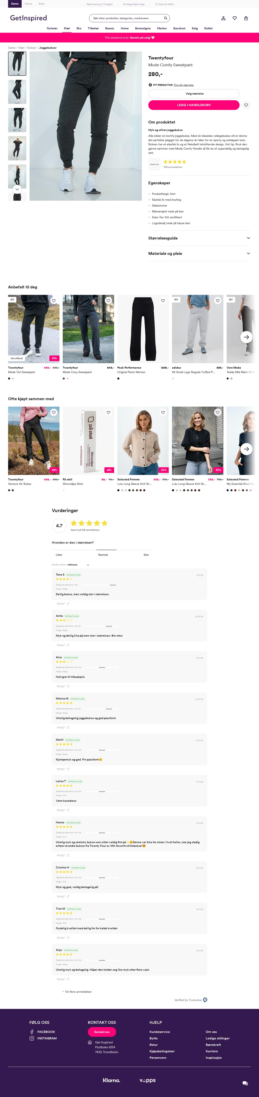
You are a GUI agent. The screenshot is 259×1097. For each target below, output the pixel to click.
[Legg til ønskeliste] (246, 105)
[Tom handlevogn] (246, 18)
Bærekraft (213, 1045)
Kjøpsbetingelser (162, 1051)
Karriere (212, 1051)
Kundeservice (160, 1032)
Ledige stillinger (218, 1038)
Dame (12, 47)
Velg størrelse (195, 93)
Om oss (211, 1032)
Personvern (158, 1058)
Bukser (32, 47)
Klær (21, 47)
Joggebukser (47, 47)
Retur (154, 1045)
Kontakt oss (102, 1032)
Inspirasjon (214, 1058)
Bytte (154, 1038)
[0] (235, 18)
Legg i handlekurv (194, 105)
